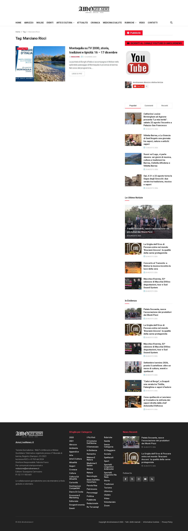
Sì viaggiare (109, 450)
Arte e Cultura (64, 23)
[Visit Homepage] (94, 9)
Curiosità (73, 482)
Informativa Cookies (151, 522)
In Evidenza (92, 450)
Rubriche (129, 23)
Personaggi (92, 493)
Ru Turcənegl (93, 507)
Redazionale (92, 503)
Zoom (107, 505)
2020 (71, 437)
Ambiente (73, 448)
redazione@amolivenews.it (27, 468)
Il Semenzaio (93, 447)
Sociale (107, 454)
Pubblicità (91, 500)
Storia (107, 480)
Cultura (72, 473)
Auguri (72, 466)
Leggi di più (78, 74)
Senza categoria (108, 445)
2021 (71, 441)
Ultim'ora (108, 491)
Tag (24, 32)
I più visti (91, 437)
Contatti (153, 23)
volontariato (110, 502)
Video (142, 23)
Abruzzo (28, 23)
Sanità (107, 441)
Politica (90, 496)
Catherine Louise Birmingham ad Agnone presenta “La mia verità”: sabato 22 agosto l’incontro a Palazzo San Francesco (158, 120)
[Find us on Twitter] (132, 479)
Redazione (75, 57)
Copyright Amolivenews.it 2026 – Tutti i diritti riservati (119, 522)
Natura (90, 473)
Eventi (50, 23)
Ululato (107, 495)
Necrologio (92, 476)
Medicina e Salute (112, 23)
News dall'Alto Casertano (93, 481)
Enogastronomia (77, 505)
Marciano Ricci (34, 32)
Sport (106, 461)
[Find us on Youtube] (145, 479)
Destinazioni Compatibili (75, 487)
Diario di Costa (76, 492)
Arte (71, 455)
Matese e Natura (91, 458)
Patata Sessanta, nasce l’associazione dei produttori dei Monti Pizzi (157, 312)
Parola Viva (92, 485)
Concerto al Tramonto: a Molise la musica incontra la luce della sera (157, 266)
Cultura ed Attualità (74, 478)
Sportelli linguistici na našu (110, 475)
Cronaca (95, 23)
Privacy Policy (167, 522)
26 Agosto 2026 (135, 236)
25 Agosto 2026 (151, 375)
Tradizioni (109, 484)
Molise (40, 23)
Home (18, 23)
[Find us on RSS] (152, 479)
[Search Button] (171, 22)
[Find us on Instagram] (138, 479)
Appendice (74, 452)
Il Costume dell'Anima (92, 442)
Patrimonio (92, 489)
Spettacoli (108, 457)
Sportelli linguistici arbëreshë (109, 467)
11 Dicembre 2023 (89, 57)
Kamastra (91, 454)
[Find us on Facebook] (125, 479)
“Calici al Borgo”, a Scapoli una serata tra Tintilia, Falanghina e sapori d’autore (157, 384)
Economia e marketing (74, 496)
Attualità (82, 23)
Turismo (108, 488)
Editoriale (73, 501)
